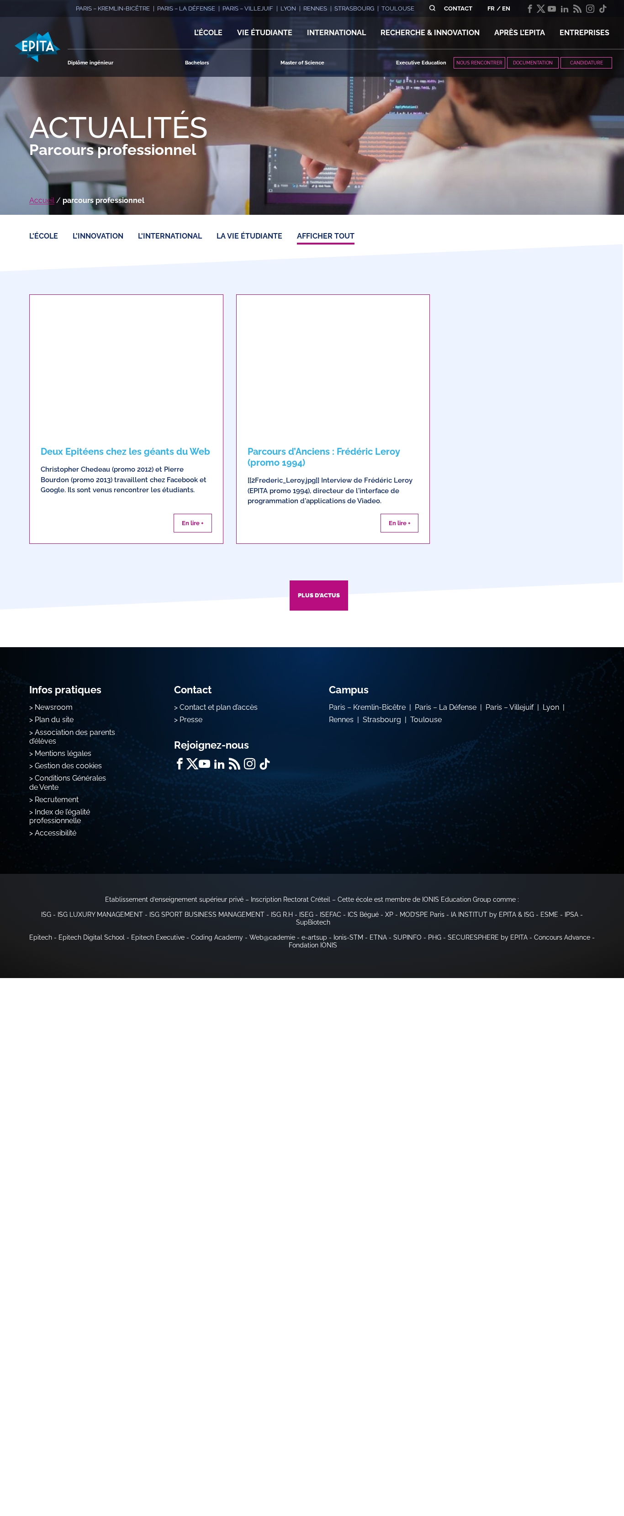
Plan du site (54, 719)
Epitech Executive (158, 937)
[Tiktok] (603, 8)
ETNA (378, 937)
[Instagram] (590, 8)
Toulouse (426, 719)
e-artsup (314, 937)
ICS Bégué (363, 914)
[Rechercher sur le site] (432, 8)
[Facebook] (530, 8)
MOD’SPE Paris (422, 914)
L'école (43, 236)
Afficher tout (325, 236)
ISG (46, 914)
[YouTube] (552, 8)
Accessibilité (55, 833)
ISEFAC (330, 914)
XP (389, 914)
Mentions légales (63, 753)
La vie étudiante (249, 236)
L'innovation (98, 236)
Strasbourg (382, 719)
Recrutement (57, 799)
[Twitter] (541, 8)
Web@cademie (272, 937)
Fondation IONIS (313, 945)
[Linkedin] (564, 8)
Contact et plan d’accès (219, 707)
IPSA (571, 914)
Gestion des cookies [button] (68, 765)
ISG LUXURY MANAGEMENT (100, 914)
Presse (191, 719)
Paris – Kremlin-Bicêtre (367, 707)
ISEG (306, 914)
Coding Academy (217, 937)
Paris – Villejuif (510, 707)
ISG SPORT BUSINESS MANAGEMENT (206, 914)
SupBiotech (313, 922)
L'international (170, 236)
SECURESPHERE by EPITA (488, 937)
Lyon (551, 707)
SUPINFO (407, 937)
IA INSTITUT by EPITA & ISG (492, 914)
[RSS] (577, 8)
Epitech (40, 937)
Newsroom (54, 707)
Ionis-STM (348, 937)
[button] (208, 33)
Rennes (341, 719)
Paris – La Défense (445, 707)
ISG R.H (282, 914)
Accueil (41, 200)
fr (491, 8)
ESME (549, 914)
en (506, 8)
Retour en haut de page (578, 1479)
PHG (434, 937)
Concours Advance (562, 937)
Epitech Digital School (91, 937)
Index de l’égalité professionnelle (59, 816)
